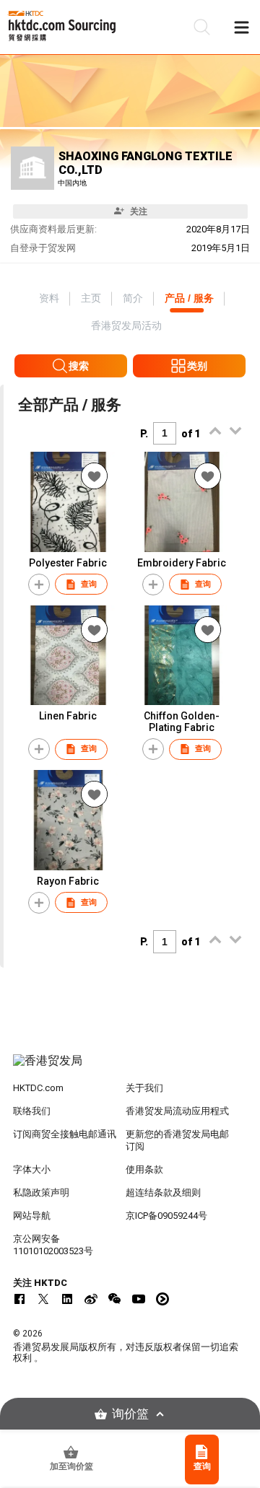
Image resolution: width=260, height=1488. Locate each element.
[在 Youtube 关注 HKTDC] (138, 1298)
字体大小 (32, 1169)
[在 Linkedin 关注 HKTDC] (67, 1298)
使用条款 (144, 1169)
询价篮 (130, 1414)
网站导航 (32, 1215)
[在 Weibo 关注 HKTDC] (91, 1298)
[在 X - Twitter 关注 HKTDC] (43, 1298)
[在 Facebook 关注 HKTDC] (19, 1298)
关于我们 (144, 1087)
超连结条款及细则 (163, 1192)
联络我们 (32, 1111)
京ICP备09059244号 (166, 1215)
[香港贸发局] (130, 1068)
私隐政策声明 (41, 1192)
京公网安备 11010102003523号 (53, 1244)
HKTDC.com (38, 1087)
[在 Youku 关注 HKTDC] (162, 1298)
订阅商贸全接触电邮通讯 (64, 1134)
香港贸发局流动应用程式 (177, 1111)
